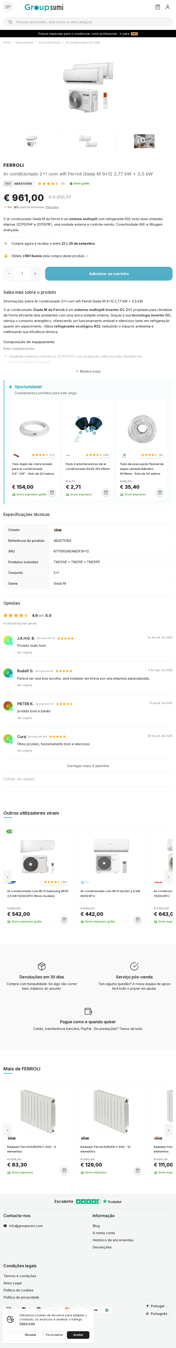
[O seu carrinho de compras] (158, 7)
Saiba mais (27, 1323)
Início (7, 42)
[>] (169, 877)
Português (159, 1314)
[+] (35, 273)
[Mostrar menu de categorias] (8, 6)
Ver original (24, 652)
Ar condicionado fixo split (83, 42)
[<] (7, 877)
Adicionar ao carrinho (109, 273)
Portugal (157, 1306)
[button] (51, 183)
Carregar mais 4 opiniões (88, 766)
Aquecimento (25, 42)
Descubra (52, 207)
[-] (9, 273)
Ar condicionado (50, 42)
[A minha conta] (168, 7)
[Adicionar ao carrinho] (52, 492)
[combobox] (88, 22)
